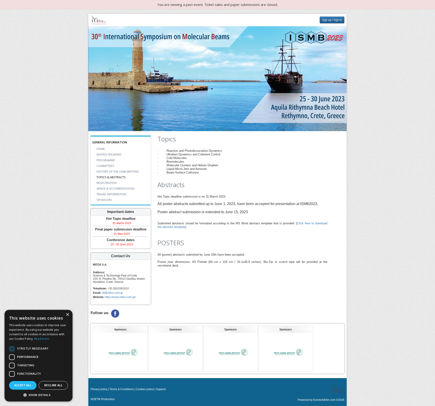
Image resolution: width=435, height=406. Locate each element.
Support (161, 389)
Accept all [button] (22, 385)
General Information (109, 142)
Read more (41, 339)
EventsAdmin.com (324, 399)
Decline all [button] (53, 385)
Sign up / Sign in (332, 20)
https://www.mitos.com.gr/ (120, 297)
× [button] (67, 314)
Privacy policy (99, 389)
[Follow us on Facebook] (115, 313)
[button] (38, 395)
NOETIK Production (103, 399)
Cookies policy (145, 389)
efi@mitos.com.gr (112, 292)
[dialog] (38, 355)
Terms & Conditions (122, 389)
